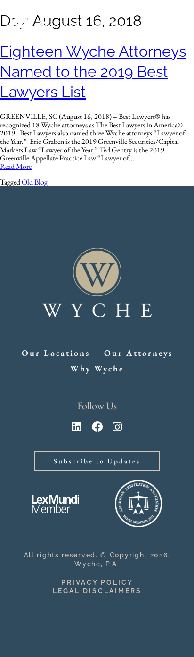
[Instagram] (117, 426)
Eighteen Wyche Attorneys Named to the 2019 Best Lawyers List (93, 71)
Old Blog (35, 182)
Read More (16, 166)
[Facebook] (97, 426)
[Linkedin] (77, 426)
